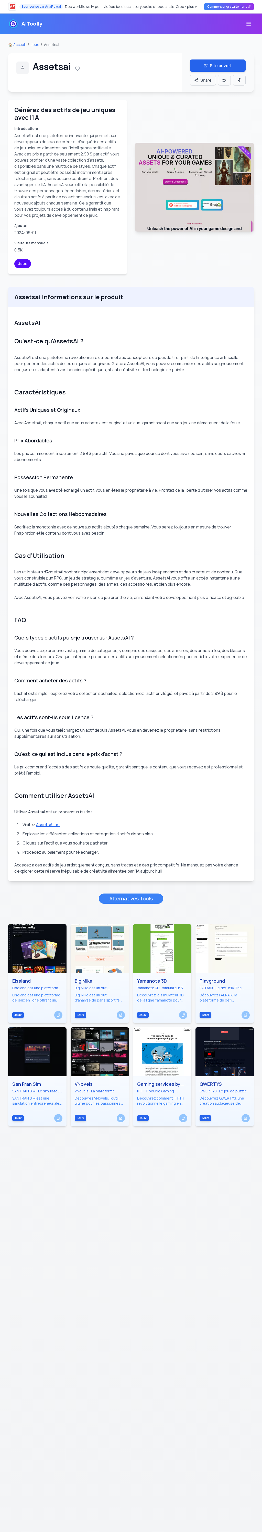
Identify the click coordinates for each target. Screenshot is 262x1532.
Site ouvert (221, 65)
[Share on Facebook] (239, 80)
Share (206, 80)
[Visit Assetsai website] (194, 187)
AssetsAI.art (48, 824)
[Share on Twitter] (224, 80)
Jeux (35, 44)
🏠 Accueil (17, 44)
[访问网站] (58, 1015)
